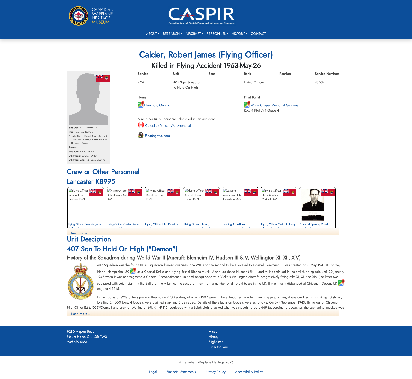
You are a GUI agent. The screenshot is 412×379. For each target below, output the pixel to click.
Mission (214, 331)
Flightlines (216, 341)
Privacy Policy (215, 371)
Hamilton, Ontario (157, 105)
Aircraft (193, 33)
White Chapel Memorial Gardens (274, 105)
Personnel (216, 33)
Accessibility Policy (249, 371)
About (151, 33)
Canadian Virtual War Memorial (167, 125)
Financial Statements (181, 371)
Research (171, 33)
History (238, 33)
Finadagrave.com (157, 135)
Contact (258, 33)
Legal (153, 371)
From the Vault (219, 346)
